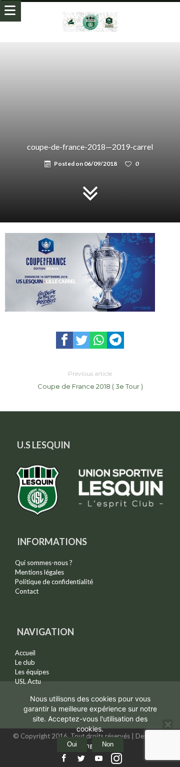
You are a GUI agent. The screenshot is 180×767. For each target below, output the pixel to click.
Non (108, 744)
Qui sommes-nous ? (43, 563)
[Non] (167, 724)
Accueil (25, 653)
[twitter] (81, 340)
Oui (72, 744)
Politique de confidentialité (54, 582)
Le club (25, 662)
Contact (26, 591)
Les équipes (32, 672)
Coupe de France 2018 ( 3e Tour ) (90, 380)
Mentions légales (39, 572)
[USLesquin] (90, 12)
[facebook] (64, 340)
